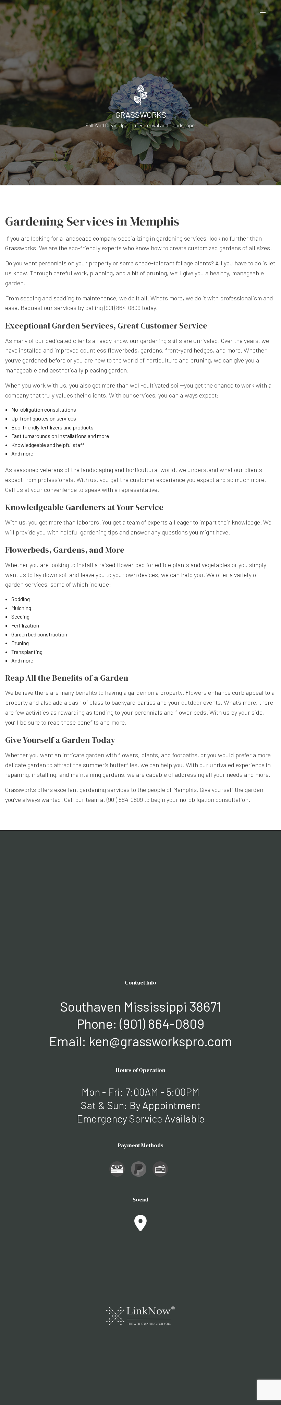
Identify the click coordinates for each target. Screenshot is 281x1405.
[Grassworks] (140, 94)
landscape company (90, 238)
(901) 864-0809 (162, 1023)
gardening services (181, 238)
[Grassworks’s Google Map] (140, 1227)
